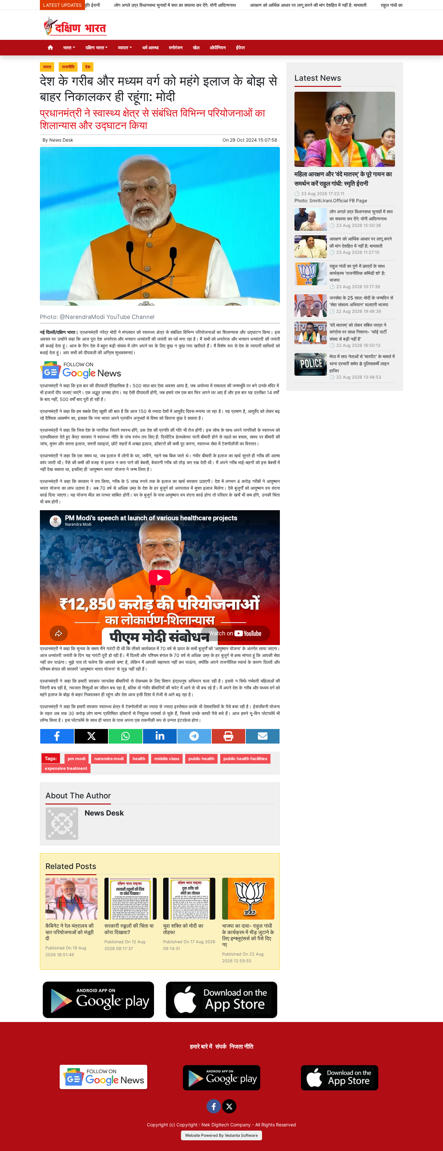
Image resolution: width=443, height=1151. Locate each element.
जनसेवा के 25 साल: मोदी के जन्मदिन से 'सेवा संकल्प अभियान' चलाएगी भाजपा (361, 301)
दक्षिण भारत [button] (95, 47)
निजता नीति (241, 1046)
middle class (166, 758)
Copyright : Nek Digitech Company (213, 1124)
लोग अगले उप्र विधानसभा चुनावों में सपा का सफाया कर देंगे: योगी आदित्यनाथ (141, 5)
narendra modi (109, 758)
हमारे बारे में (201, 1046)
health (139, 758)
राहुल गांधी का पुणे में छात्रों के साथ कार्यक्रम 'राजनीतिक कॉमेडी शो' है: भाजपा (357, 273)
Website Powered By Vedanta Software (221, 1135)
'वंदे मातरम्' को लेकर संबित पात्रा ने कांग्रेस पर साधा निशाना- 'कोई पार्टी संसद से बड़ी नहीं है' (358, 332)
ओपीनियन (218, 47)
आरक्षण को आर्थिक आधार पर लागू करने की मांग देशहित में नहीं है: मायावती (274, 5)
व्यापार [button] (123, 47)
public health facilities (245, 758)
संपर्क (220, 1046)
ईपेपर (240, 47)
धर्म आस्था (150, 47)
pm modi (76, 758)
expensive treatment (66, 768)
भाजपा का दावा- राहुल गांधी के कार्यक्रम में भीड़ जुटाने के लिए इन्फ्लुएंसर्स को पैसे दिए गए (248, 935)
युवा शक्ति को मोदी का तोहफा (183, 928)
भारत (47, 67)
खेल (196, 47)
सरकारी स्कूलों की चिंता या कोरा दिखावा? (129, 928)
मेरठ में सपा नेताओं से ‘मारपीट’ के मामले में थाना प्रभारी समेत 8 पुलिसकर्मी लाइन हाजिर (362, 363)
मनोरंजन (176, 47)
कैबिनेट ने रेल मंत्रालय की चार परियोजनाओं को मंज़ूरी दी (69, 931)
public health (201, 758)
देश (87, 67)
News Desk (61, 140)
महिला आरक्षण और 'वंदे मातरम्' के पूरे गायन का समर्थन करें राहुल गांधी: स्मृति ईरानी (343, 178)
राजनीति (68, 67)
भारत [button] (67, 47)
